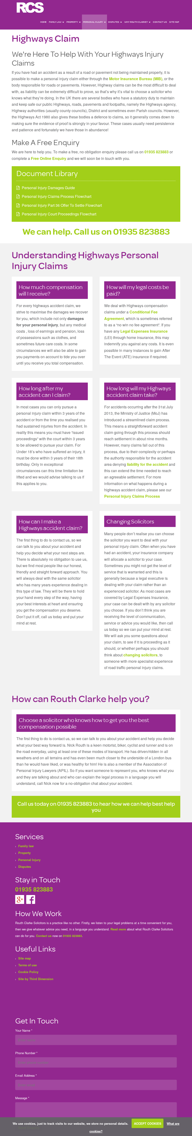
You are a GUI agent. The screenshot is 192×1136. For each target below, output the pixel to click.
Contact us (44, 936)
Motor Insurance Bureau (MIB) (135, 78)
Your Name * (23, 1030)
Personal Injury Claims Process (132, 496)
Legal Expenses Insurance (144, 331)
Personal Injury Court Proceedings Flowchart (59, 214)
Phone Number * (26, 1053)
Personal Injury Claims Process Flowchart (56, 196)
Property (72, 22)
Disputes (114, 22)
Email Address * (26, 1075)
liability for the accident (147, 464)
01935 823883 (156, 151)
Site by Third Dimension (35, 979)
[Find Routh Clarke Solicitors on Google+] (20, 899)
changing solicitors (140, 655)
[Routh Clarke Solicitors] (30, 7)
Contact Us (160, 22)
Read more (118, 929)
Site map (174, 22)
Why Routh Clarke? (136, 22)
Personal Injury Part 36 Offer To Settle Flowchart (62, 205)
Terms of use (27, 965)
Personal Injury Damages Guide (48, 187)
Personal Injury (93, 22)
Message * (22, 1098)
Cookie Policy (28, 972)
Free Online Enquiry (48, 158)
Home (43, 22)
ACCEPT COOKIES (147, 1123)
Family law (55, 22)
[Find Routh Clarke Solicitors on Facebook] (30, 899)
